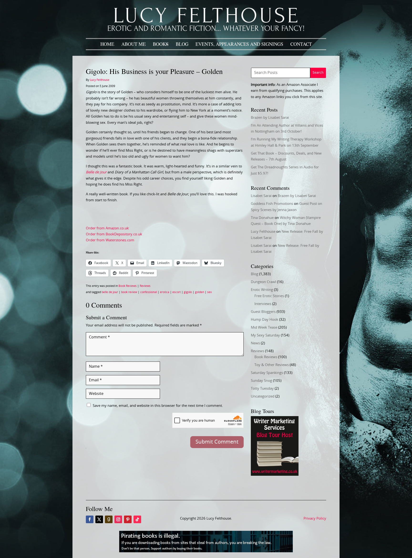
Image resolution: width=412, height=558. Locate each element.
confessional (148, 292)
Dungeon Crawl (263, 282)
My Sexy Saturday (265, 335)
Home (107, 44)
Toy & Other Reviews (271, 365)
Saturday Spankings (267, 373)
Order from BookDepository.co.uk (114, 234)
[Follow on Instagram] (118, 519)
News (255, 343)
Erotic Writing (262, 290)
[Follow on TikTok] (137, 519)
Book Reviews (127, 285)
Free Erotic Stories (269, 296)
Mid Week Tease (264, 327)
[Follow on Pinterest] (128, 519)
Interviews (262, 304)
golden (199, 292)
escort (176, 292)
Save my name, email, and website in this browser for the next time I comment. (158, 406)
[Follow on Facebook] (89, 519)
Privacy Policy (315, 518)
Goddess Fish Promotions (272, 204)
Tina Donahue (262, 218)
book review (129, 292)
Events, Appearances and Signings (239, 44)
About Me (133, 44)
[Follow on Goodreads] (109, 519)
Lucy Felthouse (99, 79)
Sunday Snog (261, 380)
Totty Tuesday (262, 388)
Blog (182, 44)
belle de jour (110, 292)
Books (161, 44)
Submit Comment (217, 441)
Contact (301, 44)
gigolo (188, 292)
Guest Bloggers (263, 312)
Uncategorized (262, 396)
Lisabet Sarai (261, 196)
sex (209, 292)
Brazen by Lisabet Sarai (270, 117)
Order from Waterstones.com (110, 240)
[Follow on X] (99, 519)
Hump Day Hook (264, 319)
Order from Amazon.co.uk (107, 228)
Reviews (145, 285)
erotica (164, 292)
